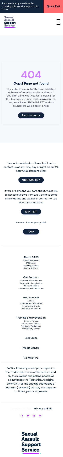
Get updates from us (31, 308)
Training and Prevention (31, 317)
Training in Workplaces (31, 326)
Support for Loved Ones (31, 283)
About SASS (31, 257)
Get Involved (31, 297)
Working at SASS (31, 265)
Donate (31, 301)
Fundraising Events (31, 306)
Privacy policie (43, 408)
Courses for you (31, 321)
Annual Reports (31, 268)
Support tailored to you (31, 280)
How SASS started (31, 260)
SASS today (31, 263)
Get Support (31, 277)
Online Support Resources (31, 288)
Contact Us (31, 357)
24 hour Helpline (31, 285)
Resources (31, 338)
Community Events (31, 328)
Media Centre (31, 348)
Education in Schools (31, 323)
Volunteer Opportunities (31, 303)
